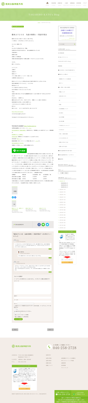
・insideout (61, 129)
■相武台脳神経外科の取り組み (65, 150)
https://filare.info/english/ (17, 111)
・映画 (59, 104)
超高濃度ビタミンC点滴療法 (68, 358)
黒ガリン (19, 138)
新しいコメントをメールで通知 (21, 314)
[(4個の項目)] (59, 173)
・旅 (59, 100)
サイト (15, 303)
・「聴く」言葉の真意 (63, 133)
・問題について (61, 91)
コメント (16, 280)
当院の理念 (48, 360)
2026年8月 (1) (64, 183)
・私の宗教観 (61, 117)
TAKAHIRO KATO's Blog (18, 26)
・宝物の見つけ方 (62, 96)
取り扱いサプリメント (63, 57)
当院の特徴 (48, 358)
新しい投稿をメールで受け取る (21, 316)
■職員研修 (60, 159)
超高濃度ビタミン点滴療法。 (17, 134)
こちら (29, 128)
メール (16, 299)
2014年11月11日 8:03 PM (20, 241)
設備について (49, 365)
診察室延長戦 (14, 136)
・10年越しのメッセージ (63, 125)
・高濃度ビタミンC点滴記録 (64, 78)
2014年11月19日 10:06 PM (25, 253)
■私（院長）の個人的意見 (64, 87)
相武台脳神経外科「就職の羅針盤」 (19, 130)
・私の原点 (60, 112)
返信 (50, 257)
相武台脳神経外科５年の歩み (18, 143)
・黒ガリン (60, 83)
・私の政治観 (61, 121)
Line (43, 224)
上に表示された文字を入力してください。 (23, 311)
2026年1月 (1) (64, 186)
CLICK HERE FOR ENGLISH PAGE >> (69, 39)
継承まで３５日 (42, 208)
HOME (39, 22)
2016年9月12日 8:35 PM (20, 263)
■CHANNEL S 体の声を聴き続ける (66, 70)
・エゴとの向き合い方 (63, 138)
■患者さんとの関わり (63, 74)
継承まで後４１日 (29, 208)
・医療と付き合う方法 (63, 142)
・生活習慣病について (63, 108)
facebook (39, 224)
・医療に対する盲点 (62, 146)
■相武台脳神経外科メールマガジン (66, 154)
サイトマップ (64, 367)
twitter (47, 224)
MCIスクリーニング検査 (67, 360)
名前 (15, 295)
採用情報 (63, 365)
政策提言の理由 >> (72, 38)
